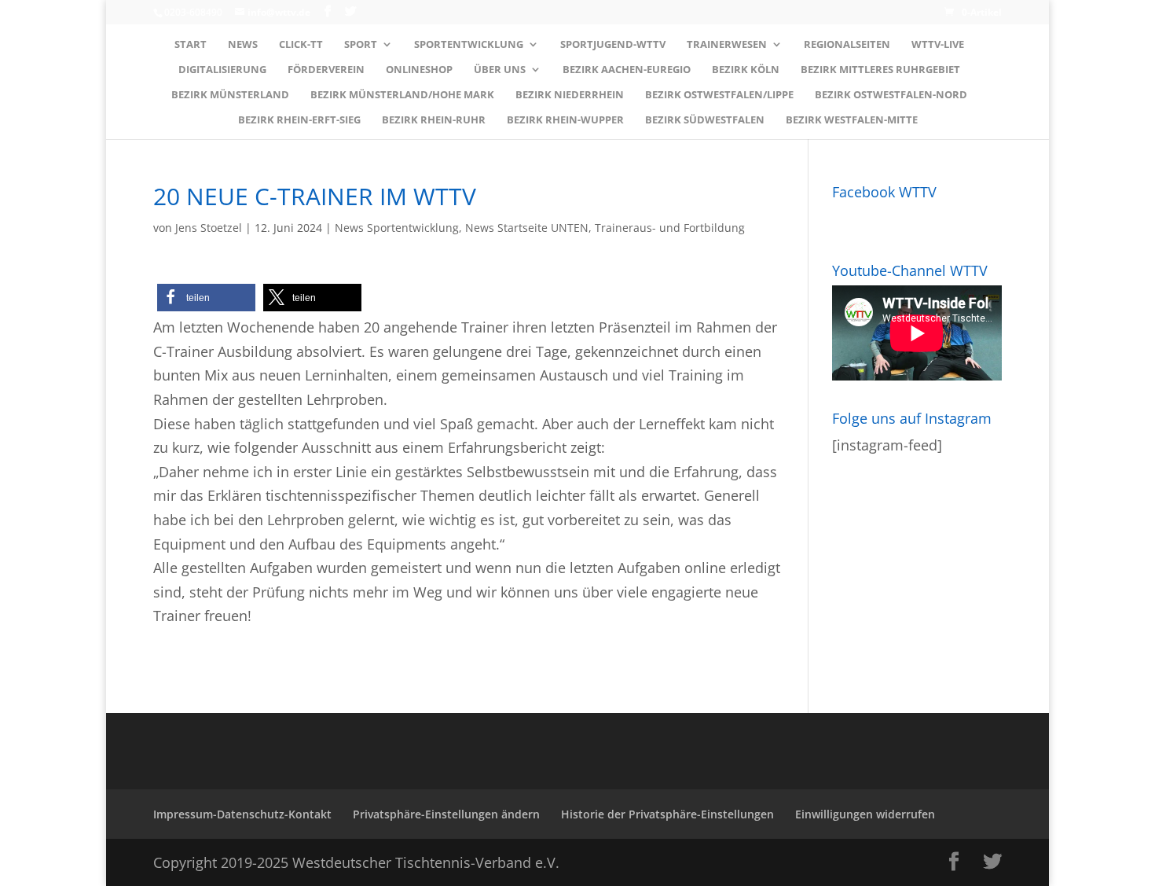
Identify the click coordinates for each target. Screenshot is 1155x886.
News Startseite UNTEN (526, 227)
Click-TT (301, 45)
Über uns (500, 70)
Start (190, 45)
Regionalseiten (847, 45)
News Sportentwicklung (397, 227)
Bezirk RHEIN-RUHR (434, 120)
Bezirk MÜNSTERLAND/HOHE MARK (402, 95)
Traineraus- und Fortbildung (670, 227)
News (243, 45)
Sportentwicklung (468, 45)
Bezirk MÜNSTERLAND (230, 95)
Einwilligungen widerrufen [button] (865, 814)
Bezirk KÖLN (745, 70)
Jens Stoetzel (208, 227)
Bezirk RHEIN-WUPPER (565, 120)
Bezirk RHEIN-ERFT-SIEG (299, 120)
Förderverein (326, 70)
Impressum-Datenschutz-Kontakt (242, 814)
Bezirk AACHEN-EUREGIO (627, 70)
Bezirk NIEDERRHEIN (569, 95)
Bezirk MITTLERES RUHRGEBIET (880, 70)
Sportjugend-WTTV (613, 45)
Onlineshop (419, 70)
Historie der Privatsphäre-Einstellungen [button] (667, 814)
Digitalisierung (222, 70)
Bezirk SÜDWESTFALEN (704, 120)
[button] (206, 297)
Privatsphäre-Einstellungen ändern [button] (446, 814)
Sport (360, 45)
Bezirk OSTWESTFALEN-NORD (891, 95)
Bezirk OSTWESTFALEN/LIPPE (719, 95)
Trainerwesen (727, 45)
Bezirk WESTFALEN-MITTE (852, 120)
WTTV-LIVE (937, 45)
